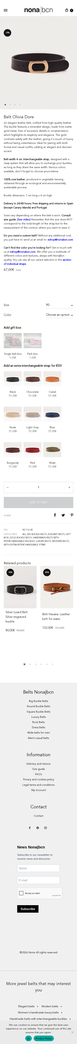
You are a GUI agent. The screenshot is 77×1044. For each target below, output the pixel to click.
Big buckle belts (37, 534)
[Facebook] (30, 828)
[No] (72, 1032)
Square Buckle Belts (38, 712)
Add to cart (38, 502)
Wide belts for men (38, 732)
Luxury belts (43, 541)
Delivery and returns (38, 764)
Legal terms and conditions (38, 785)
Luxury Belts (38, 717)
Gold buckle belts (21, 538)
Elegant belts (56, 534)
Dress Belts (38, 727)
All (24, 534)
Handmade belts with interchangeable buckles (38, 1019)
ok (28, 1038)
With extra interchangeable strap (24, 545)
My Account (38, 790)
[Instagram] (45, 828)
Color (7, 315)
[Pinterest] (38, 828)
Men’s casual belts (38, 738)
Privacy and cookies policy (38, 779)
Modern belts (60, 541)
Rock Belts (38, 722)
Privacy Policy (44, 1038)
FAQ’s (38, 774)
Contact (38, 816)
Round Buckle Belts (38, 706)
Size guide (38, 769)
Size (6, 305)
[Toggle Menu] (5, 11)
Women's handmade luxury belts (38, 1012)
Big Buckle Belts (38, 701)
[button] (24, 664)
